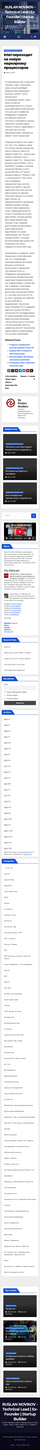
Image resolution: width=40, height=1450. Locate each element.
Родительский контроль (12, 1152)
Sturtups (7, 1005)
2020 (6, 748)
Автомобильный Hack (12, 1023)
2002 (6, 848)
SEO (5, 976)
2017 (5, 766)
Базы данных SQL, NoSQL (13, 1041)
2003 (6, 842)
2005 (6, 831)
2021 (5, 743)
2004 (6, 837)
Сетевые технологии (11, 1164)
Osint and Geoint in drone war (14, 664)
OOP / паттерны (9, 938)
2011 (5, 795)
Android (6, 874)
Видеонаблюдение (10, 1076)
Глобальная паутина (11, 1082)
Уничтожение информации (13, 1217)
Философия (8, 1234)
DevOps (6, 903)
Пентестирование (10, 1135)
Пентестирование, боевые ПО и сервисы (18, 1140)
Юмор (6, 1260)
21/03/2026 (12, 1337)
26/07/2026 (12, 1312)
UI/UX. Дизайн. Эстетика (13, 1011)
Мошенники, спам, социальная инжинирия (19, 1117)
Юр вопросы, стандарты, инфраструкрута (19, 1266)
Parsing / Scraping (10, 944)
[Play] (7, 538)
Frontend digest (12, 698)
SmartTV (7, 982)
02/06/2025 (12, 1362)
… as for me (8, 868)
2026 (6, 719)
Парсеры (7, 1129)
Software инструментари (13, 994)
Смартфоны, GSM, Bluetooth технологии (18, 1182)
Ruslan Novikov (23, 405)
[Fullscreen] (33, 538)
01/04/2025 (12, 1387)
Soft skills (7, 988)
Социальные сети (10, 1193)
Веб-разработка (10, 1070)
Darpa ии (7, 647)
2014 (5, 784)
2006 (6, 825)
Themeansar (21, 1440)
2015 (5, 778)
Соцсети (7, 1205)
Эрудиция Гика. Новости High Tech (16, 1246)
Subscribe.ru (27, 854)
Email (6, 684)
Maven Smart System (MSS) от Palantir (17, 653)
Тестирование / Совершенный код (16, 1211)
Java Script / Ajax (10, 927)
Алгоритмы (8, 1029)
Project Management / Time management (18, 964)
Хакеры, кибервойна (11, 1240)
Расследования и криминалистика (16, 1146)
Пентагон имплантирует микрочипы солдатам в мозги (18, 450)
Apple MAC (8, 885)
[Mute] (29, 538)
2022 (6, 737)
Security (7, 970)
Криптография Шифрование (14, 1111)
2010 (5, 801)
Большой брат (9, 1052)
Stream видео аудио (11, 999)
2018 (5, 760)
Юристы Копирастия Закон (14, 1272)
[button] (31, 37)
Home (13, 1445)
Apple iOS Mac (9, 880)
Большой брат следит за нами (15, 1058)
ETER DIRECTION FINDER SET (14, 670)
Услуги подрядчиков (11, 1223)
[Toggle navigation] (18, 36)
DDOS (6, 897)
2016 (5, 772)
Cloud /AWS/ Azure (10, 891)
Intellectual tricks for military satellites (17, 658)
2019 (5, 754)
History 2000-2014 (22, 1445)
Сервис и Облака (10, 1158)
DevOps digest (12, 695)
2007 (6, 819)
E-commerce (8, 909)
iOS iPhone (8, 921)
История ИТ (8, 1099)
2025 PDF (8, 632)
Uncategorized (9, 1017)
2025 (6, 725)
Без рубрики (8, 1046)
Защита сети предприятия (13, 1088)
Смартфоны (8, 1176)
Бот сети (7, 1064)
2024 (6, 731)
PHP (5, 950)
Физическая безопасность (13, 1229)
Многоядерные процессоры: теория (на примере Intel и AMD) (18, 498)
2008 (6, 813)
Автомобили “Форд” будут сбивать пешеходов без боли (11, 382)
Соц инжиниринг (10, 1187)
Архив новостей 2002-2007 (13, 50)
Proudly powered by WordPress (14, 1437)
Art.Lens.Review (16, 604)
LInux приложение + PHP (13, 932)
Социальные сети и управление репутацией (20, 1199)
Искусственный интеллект (13, 1093)
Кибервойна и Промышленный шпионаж (18, 1105)
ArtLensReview (16, 608)
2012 (5, 790)
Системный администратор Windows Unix (19, 1170)
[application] (20, 532)
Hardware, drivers (10, 915)
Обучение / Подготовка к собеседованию (19, 1123)
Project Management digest (16, 692)
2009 (6, 807)
